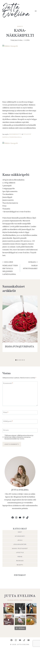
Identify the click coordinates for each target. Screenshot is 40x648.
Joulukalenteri (20, 544)
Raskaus (20, 561)
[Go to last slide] (5, 327)
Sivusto (6, 430)
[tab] (15, 360)
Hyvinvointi (20, 536)
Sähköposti (8, 421)
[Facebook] (11, 640)
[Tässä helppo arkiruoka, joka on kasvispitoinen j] (31, 620)
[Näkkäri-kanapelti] (20, 71)
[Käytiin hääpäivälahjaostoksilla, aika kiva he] (8, 620)
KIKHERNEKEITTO (15, 134)
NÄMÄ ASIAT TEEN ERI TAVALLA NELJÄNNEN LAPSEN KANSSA (10, 268)
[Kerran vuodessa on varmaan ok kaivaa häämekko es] (20, 608)
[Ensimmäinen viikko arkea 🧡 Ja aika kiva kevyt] (20, 620)
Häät (20, 532)
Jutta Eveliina (18, 40)
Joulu (20, 540)
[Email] (28, 640)
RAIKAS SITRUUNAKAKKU (30, 265)
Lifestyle (20, 552)
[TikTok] (24, 640)
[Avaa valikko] (36, 11)
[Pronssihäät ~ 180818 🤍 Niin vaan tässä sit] (31, 608)
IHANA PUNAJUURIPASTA (19, 346)
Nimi (5, 412)
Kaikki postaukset (20, 548)
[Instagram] (16, 640)
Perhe (20, 557)
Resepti (20, 26)
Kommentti (8, 383)
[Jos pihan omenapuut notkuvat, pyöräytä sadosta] (8, 608)
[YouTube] (20, 640)
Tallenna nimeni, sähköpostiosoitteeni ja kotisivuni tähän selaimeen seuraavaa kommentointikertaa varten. (19, 437)
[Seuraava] (35, 327)
